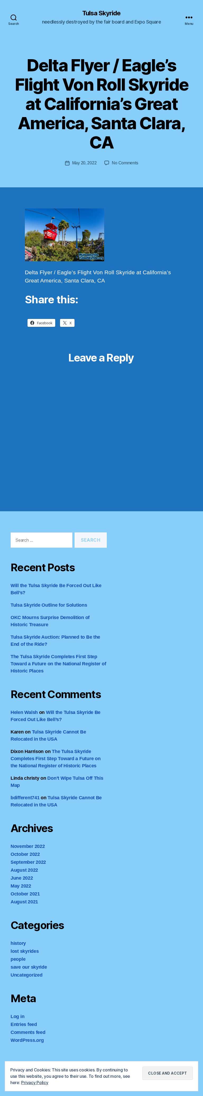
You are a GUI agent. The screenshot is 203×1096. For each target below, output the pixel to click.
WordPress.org (27, 1040)
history (18, 943)
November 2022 (28, 846)
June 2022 (22, 878)
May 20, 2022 (84, 163)
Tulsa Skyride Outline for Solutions (49, 605)
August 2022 (24, 870)
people (18, 959)
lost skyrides (25, 951)
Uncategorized (27, 975)
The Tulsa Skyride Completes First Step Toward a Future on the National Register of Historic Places (58, 664)
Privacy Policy (34, 1082)
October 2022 (25, 854)
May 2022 (21, 886)
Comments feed (28, 1032)
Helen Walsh (24, 712)
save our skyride (29, 967)
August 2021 (24, 901)
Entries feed (24, 1024)
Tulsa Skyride (101, 13)
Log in (17, 1016)
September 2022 (28, 862)
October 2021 (25, 894)
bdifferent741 (25, 797)
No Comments (125, 163)
